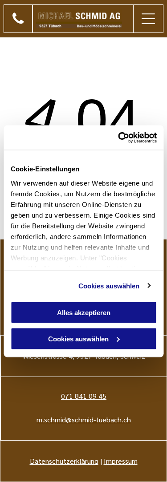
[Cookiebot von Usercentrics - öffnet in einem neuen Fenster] (119, 137)
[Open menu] (148, 18)
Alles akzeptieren (83, 312)
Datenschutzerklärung (64, 461)
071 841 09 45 (83, 396)
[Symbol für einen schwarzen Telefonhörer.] (18, 23)
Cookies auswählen (109, 285)
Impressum (121, 461)
